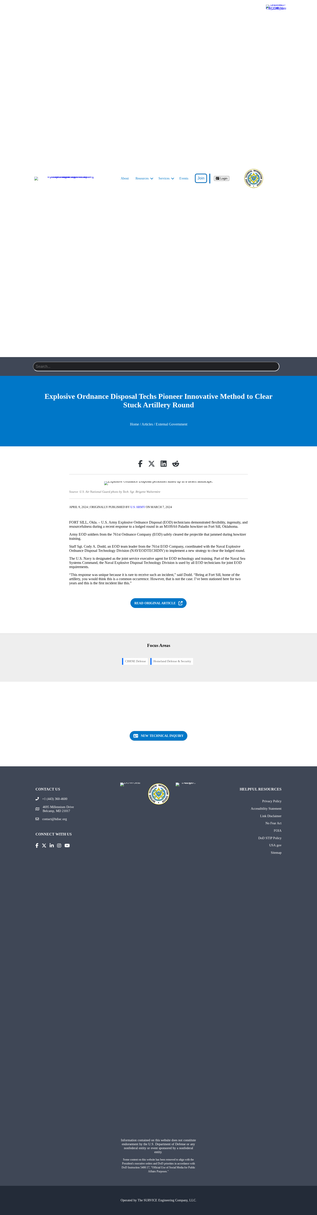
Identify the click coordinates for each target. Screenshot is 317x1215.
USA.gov (275, 845)
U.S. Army (137, 507)
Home (134, 424)
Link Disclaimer (270, 816)
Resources (142, 178)
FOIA (277, 830)
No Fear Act (273, 823)
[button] (152, 178)
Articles (147, 424)
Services (163, 178)
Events (183, 178)
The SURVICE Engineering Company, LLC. (167, 1200)
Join (200, 178)
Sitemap (276, 852)
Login (223, 178)
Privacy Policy (271, 801)
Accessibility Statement (266, 808)
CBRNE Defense (135, 661)
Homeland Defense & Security (172, 661)
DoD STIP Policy (269, 838)
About (125, 178)
